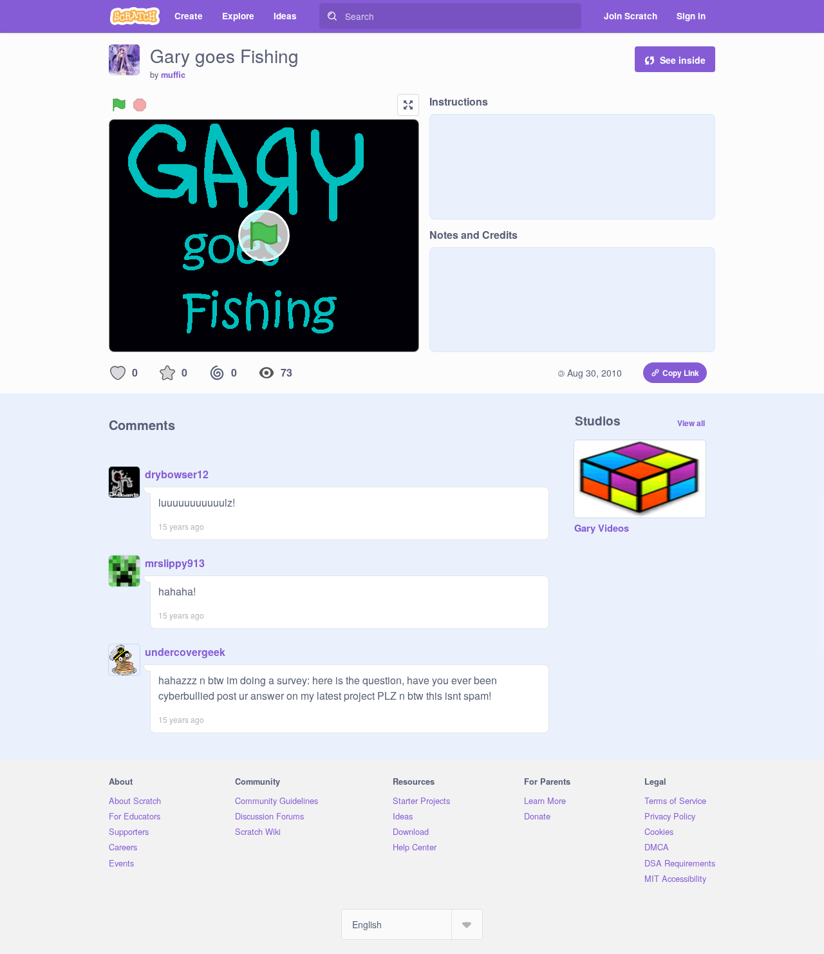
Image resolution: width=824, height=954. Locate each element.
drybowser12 (177, 474)
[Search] (332, 16)
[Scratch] (135, 16)
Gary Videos (601, 528)
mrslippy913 (175, 563)
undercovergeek (185, 651)
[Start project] (119, 105)
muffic (173, 74)
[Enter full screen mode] (408, 105)
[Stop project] (139, 105)
